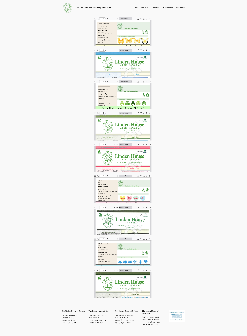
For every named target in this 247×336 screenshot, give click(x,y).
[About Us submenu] (149, 7)
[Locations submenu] (160, 7)
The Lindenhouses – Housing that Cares (93, 7)
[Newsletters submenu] (173, 7)
